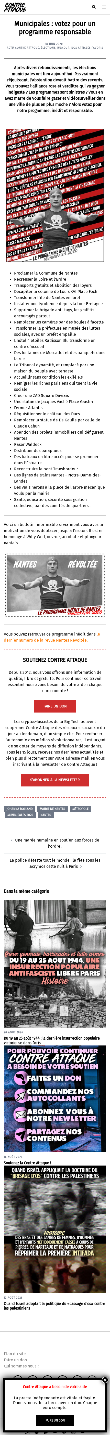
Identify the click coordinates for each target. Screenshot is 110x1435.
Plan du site (15, 1353)
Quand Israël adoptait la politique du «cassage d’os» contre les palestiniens (54, 1306)
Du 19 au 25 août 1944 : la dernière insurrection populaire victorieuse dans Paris (52, 1040)
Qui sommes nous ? (21, 1366)
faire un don (55, 706)
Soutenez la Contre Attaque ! (27, 1162)
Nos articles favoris (87, 47)
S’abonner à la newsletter (55, 780)
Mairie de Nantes (52, 809)
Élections (48, 47)
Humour (63, 47)
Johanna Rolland (19, 809)
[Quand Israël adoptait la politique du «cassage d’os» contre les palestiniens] (55, 1228)
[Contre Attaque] (15, 6)
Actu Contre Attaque (23, 47)
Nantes (45, 815)
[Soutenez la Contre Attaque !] (55, 1098)
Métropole (80, 809)
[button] (94, 7)
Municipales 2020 (20, 815)
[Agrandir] (99, 133)
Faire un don (15, 1360)
